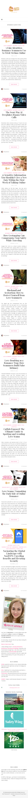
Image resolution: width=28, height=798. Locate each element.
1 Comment (24, 89)
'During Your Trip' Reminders (10, 547)
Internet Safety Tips (18, 45)
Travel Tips (19, 548)
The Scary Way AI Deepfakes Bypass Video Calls (14, 115)
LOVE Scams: (4, 673)
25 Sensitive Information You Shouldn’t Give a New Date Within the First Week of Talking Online (14, 179)
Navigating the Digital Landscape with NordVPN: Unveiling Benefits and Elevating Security (14, 555)
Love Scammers (8, 45)
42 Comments (24, 590)
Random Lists (22, 547)
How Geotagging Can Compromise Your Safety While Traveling (14, 238)
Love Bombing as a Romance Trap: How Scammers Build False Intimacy (14, 364)
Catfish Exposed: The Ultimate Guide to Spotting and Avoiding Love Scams (14, 433)
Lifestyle (20, 233)
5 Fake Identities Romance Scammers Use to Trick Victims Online (14, 50)
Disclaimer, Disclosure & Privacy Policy (18, 794)
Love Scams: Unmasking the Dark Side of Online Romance (14, 494)
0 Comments (24, 151)
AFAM (2, 664)
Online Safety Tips (7, 487)
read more (14, 84)
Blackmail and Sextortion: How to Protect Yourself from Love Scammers (14, 294)
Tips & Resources (11, 548)
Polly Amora (6, 89)
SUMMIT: (3, 679)
